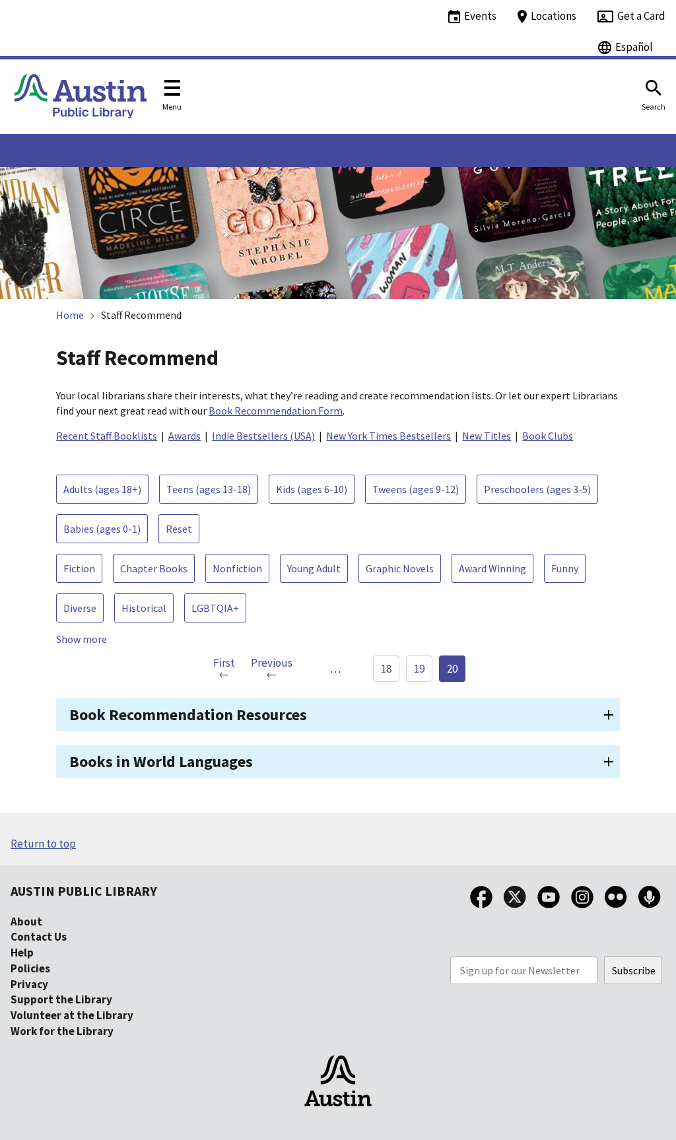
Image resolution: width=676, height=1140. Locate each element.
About (26, 921)
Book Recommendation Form (276, 410)
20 (452, 668)
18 (386, 668)
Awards (184, 435)
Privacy (29, 984)
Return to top (43, 843)
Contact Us (39, 936)
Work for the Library (62, 1031)
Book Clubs (547, 435)
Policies (30, 968)
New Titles (486, 435)
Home (70, 314)
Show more (81, 639)
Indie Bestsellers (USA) (263, 435)
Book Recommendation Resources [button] (188, 714)
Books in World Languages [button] (161, 761)
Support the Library (61, 999)
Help (22, 952)
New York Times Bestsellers (388, 435)
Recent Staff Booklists (106, 435)
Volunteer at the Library (72, 1015)
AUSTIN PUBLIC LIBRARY (84, 891)
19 (419, 668)
